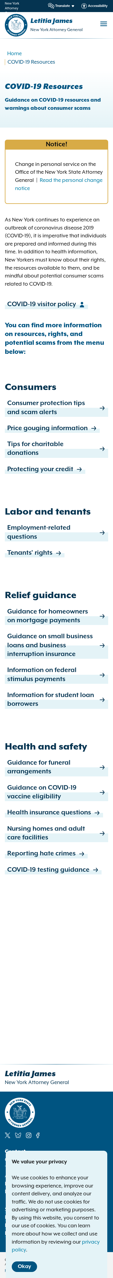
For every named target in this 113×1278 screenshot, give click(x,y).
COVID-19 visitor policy (41, 304)
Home (14, 54)
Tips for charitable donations (35, 449)
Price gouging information (47, 428)
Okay (24, 1267)
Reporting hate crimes (41, 853)
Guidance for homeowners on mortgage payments (47, 616)
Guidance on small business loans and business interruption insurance (50, 645)
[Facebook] (37, 1135)
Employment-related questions (39, 532)
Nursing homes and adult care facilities (46, 833)
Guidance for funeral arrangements (39, 767)
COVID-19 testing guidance (48, 870)
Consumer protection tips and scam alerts (46, 408)
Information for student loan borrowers (50, 700)
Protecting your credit (40, 469)
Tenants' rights (29, 553)
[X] (7, 1135)
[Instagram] (28, 1135)
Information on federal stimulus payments (42, 675)
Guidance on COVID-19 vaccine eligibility (42, 792)
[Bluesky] (18, 1135)
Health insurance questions (49, 812)
